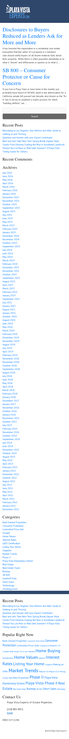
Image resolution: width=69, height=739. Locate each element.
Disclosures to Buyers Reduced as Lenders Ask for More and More (33, 36)
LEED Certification (11, 543)
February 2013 (10, 467)
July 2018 (7, 376)
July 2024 (7, 249)
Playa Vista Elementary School (18, 560)
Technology (8, 585)
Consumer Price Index (35, 641)
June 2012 (8, 488)
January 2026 (9, 193)
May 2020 (8, 327)
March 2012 (9, 498)
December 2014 (11, 432)
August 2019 (9, 344)
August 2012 (9, 481)
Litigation (7, 550)
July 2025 (7, 214)
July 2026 (7, 172)
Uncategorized (10, 588)
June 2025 (8, 218)
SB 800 (6, 574)
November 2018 (11, 362)
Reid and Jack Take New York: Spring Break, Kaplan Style (31, 141)
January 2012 (9, 505)
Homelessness (8, 658)
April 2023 (8, 284)
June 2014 (8, 446)
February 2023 (10, 291)
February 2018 (10, 393)
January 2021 (9, 312)
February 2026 (10, 190)
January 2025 (9, 232)
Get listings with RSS (8, 726)
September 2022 (11, 298)
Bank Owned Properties (14, 522)
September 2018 (11, 369)
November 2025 (11, 200)
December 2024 (11, 235)
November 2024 (11, 239)
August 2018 (9, 372)
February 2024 (10, 263)
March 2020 (9, 330)
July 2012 (7, 484)
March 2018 (9, 390)
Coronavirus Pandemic (48, 646)
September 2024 (11, 246)
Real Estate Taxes (11, 567)
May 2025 (8, 221)
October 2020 (10, 316)
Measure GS (43, 671)
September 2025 (11, 207)
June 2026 (8, 176)
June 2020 (8, 323)
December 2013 (11, 449)
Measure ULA (54, 671)
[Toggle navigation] (59, 11)
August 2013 (9, 456)
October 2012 (10, 477)
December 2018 (11, 358)
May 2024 (8, 256)
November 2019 (11, 341)
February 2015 (10, 428)
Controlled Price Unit (13, 529)
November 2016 (11, 407)
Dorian (16, 651)
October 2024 (10, 242)
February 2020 (10, 334)
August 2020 (9, 320)
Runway (6, 571)
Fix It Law (24, 651)
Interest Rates (9, 539)
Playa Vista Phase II (41, 683)
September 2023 (11, 277)
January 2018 (9, 397)
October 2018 (10, 365)
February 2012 (10, 502)
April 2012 (8, 495)
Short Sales (8, 581)
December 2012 (11, 474)
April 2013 (8, 463)
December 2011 (11, 509)
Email (10, 712)
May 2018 (8, 383)
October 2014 (10, 435)
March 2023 (9, 288)
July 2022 (7, 302)
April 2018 (8, 386)
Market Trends (10, 553)
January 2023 (9, 295)
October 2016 (10, 411)
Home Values (9, 536)
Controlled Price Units (28, 645)
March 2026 (9, 186)
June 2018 (8, 379)
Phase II (7, 557)
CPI (59, 646)
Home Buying (48, 650)
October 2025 (10, 204)
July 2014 (7, 442)
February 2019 (10, 355)
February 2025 (10, 228)
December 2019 (11, 337)
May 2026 (8, 179)
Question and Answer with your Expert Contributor (28, 137)
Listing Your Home (12, 546)
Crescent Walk (8, 651)
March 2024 (9, 260)
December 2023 (11, 267)
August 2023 (9, 281)
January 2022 (9, 305)
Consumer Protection (13, 525)
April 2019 (8, 351)
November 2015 (11, 418)
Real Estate (8, 564)
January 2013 (9, 470)
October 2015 (10, 421)
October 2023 (10, 274)
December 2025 (11, 197)
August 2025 (9, 211)
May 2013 (8, 460)
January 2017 (9, 404)
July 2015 (7, 425)
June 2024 (8, 253)
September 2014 (11, 439)
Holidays (31, 651)
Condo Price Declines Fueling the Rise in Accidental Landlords (34, 144)
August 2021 (9, 309)
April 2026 (8, 183)
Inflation (42, 658)
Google (6, 532)
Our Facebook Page (4, 726)
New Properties (21, 677)
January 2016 (9, 414)
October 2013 (10, 453)
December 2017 (11, 400)
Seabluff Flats (10, 578)
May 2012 (8, 491)
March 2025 (9, 225)
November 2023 (11, 270)
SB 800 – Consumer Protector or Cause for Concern (26, 76)
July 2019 (7, 348)
